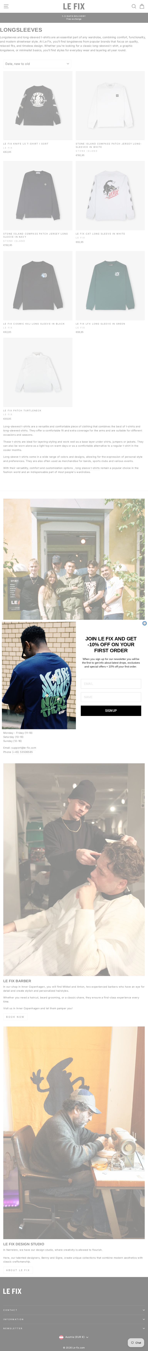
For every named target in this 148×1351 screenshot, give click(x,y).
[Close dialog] (144, 623)
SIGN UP (111, 710)
